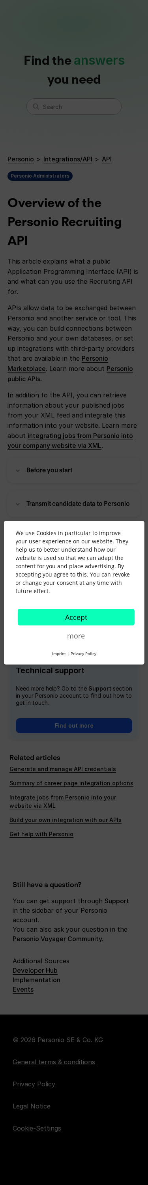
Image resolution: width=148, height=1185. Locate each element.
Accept (76, 617)
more (76, 635)
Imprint (59, 653)
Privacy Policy (83, 653)
